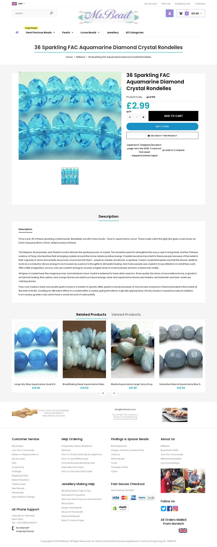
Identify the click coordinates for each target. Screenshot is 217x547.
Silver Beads (118, 458)
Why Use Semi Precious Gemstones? (82, 499)
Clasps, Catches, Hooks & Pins (127, 450)
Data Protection (20, 479)
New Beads (18, 488)
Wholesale (18, 492)
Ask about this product (164, 135)
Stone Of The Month (72, 511)
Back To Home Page (73, 520)
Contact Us (18, 467)
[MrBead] (108, 23)
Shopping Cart (182, 3)
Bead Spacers (119, 446)
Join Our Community (23, 450)
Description (109, 216)
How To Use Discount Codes (77, 471)
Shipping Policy (20, 475)
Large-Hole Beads (72, 507)
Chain (114, 471)
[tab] (25, 230)
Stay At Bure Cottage (23, 496)
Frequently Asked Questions (77, 446)
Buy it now (162, 126)
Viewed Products (126, 314)
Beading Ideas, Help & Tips (76, 490)
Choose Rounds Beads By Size (78, 463)
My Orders (17, 446)
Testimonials (19, 484)
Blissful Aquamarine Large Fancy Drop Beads (135, 384)
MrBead (165, 446)
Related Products (91, 314)
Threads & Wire (119, 467)
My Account (151, 3)
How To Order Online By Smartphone (82, 454)
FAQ (14, 463)
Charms (115, 454)
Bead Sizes (68, 503)
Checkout (200, 3)
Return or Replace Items (25, 454)
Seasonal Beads (71, 516)
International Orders (73, 467)
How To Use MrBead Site (75, 458)
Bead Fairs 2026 (169, 450)
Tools (114, 463)
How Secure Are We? (122, 490)
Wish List (165, 3)
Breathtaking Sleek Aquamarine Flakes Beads (88, 384)
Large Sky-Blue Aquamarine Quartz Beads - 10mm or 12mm (46, 384)
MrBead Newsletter (171, 458)
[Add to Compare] (53, 332)
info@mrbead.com (125, 409)
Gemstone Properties (73, 495)
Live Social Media (170, 463)
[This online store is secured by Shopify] (119, 511)
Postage (16, 471)
